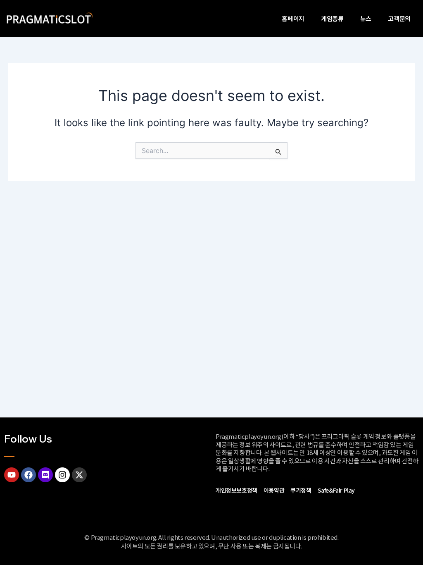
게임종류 (332, 18)
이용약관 (274, 490)
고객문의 (399, 18)
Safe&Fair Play (336, 490)
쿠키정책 (300, 490)
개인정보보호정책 (236, 490)
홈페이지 (293, 18)
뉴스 (365, 18)
